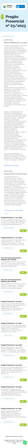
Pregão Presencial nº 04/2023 (11, 345)
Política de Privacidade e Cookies (14, 436)
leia (22, 230)
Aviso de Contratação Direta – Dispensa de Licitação (11, 258)
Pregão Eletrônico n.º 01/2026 (11, 237)
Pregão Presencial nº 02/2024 (11, 301)
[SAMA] (7, 6)
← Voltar (5, 213)
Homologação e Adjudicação (13, 210)
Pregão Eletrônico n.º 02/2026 (11, 217)
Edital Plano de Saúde (11, 165)
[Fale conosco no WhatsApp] (25, 442)
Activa (14, 443)
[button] (19, 6)
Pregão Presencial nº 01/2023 (11, 408)
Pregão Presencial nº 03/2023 (11, 365)
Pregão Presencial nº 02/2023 (11, 387)
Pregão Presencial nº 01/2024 (11, 323)
